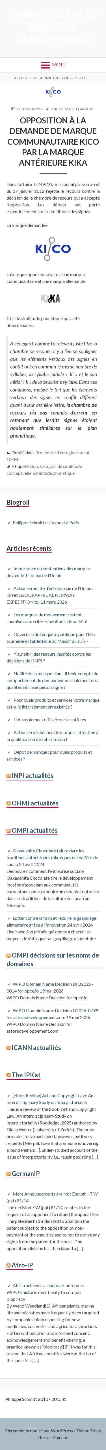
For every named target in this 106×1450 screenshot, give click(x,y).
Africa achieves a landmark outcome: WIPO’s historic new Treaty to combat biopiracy (45, 1292)
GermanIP (26, 1173)
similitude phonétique (54, 473)
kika (44, 466)
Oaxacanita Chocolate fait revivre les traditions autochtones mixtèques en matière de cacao (52, 857)
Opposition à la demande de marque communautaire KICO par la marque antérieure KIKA (53, 141)
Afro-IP (22, 1265)
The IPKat (26, 1075)
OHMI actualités (35, 803)
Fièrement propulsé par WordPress (39, 1430)
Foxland (60, 1437)
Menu (58, 64)
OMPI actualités (35, 830)
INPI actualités (32, 775)
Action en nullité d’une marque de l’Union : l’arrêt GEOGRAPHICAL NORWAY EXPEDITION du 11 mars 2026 (50, 594)
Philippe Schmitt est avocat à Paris (46, 522)
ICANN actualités (36, 1047)
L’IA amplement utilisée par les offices (50, 719)
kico (33, 466)
